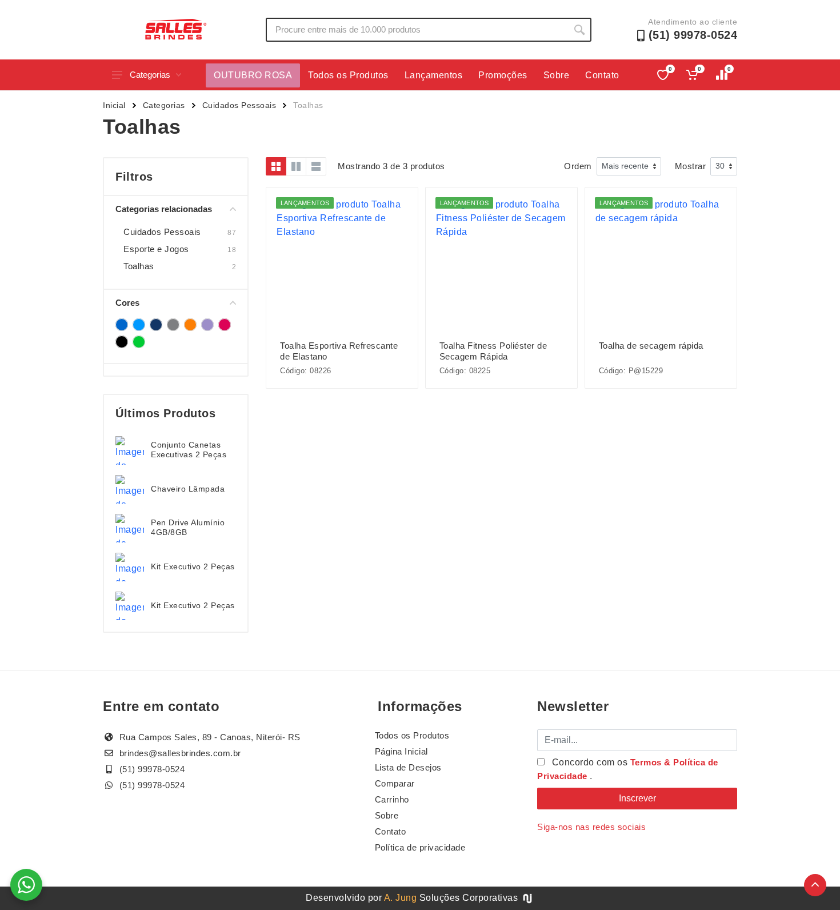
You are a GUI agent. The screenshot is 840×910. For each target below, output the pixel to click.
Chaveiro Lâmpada (188, 488)
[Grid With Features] (296, 166)
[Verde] (139, 342)
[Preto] (121, 342)
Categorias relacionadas (163, 209)
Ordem (578, 166)
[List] (316, 166)
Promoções (502, 75)
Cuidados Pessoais (239, 105)
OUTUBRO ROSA (253, 75)
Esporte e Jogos (156, 249)
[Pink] (224, 324)
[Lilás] (207, 324)
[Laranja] (190, 324)
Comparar (395, 783)
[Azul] (121, 324)
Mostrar (690, 166)
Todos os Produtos (348, 75)
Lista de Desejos (408, 767)
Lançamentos (434, 75)
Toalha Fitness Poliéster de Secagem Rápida (493, 351)
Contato (602, 75)
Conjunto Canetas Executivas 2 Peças (188, 449)
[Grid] (276, 166)
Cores (127, 303)
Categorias (150, 74)
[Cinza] (173, 324)
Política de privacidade (420, 847)
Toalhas (138, 266)
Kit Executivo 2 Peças (193, 566)
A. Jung (400, 898)
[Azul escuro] (156, 324)
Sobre (556, 75)
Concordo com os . (627, 769)
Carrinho (392, 799)
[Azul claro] (139, 324)
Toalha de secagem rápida (651, 345)
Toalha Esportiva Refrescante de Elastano (339, 351)
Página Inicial (401, 751)
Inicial (114, 105)
